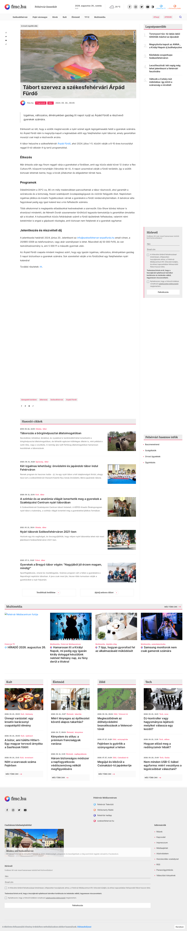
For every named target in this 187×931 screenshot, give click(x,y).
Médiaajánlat (162, 848)
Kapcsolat (161, 837)
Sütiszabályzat (84, 927)
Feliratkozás (163, 292)
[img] (15, 7)
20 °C (117, 6)
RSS (158, 864)
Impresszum (162, 842)
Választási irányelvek (166, 875)
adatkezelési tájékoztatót (168, 284)
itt (41, 266)
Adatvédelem (162, 853)
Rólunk (159, 831)
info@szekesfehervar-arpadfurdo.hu (95, 237)
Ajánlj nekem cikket (104, 592)
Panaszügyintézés (164, 870)
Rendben (180, 927)
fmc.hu (30, 103)
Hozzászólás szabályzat (167, 859)
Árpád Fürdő (64, 143)
